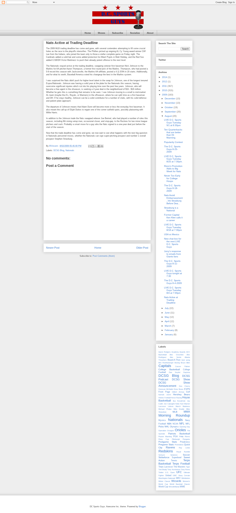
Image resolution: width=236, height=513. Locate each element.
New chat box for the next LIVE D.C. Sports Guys (172, 242)
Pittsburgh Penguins (181, 439)
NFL (181, 423)
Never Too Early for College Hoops (172, 178)
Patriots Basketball (179, 433)
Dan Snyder (175, 372)
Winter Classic (164, 481)
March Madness (183, 406)
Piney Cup (163, 439)
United (168, 475)
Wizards (176, 481)
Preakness (185, 442)
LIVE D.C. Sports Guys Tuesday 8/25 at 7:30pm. (173, 159)
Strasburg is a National (171, 209)
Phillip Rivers (184, 436)
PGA (175, 436)
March (168, 326)
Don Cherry (184, 386)
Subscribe (117, 33)
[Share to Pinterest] (102, 146)
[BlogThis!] (92, 146)
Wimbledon (185, 478)
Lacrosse (162, 406)
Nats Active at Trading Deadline (171, 300)
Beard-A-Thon (174, 360)
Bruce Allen (185, 363)
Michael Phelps (165, 409)
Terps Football (181, 463)
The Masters (179, 467)
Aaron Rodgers (164, 352)
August (168, 116)
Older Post (142, 247)
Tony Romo (185, 469)
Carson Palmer (182, 366)
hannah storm (164, 395)
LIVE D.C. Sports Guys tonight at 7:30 (173, 273)
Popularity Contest (173, 142)
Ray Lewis (184, 448)
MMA (187, 411)
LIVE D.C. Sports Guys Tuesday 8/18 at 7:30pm (173, 227)
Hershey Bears (181, 394)
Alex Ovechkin (177, 355)
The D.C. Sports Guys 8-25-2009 (172, 149)
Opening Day (184, 427)
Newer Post (52, 247)
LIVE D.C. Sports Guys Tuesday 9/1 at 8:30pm (172, 123)
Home (88, 33)
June (167, 312)
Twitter (161, 472)
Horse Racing (176, 398)
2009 (165, 94)
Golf (188, 392)
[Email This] (89, 146)
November (170, 103)
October (169, 107)
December (170, 98)
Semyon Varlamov (168, 455)
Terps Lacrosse (165, 467)
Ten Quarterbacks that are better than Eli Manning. (173, 133)
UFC (179, 472)
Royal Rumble (183, 452)
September (171, 111)
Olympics (174, 427)
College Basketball (169, 369)
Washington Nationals (166, 478)
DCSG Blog (58, 150)
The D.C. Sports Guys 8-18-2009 (172, 188)
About (150, 33)
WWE (182, 487)
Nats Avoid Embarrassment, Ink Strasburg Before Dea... (173, 199)
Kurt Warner (185, 404)
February (170, 330)
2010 (165, 90)
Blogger (142, 506)
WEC (178, 478)
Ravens (170, 447)
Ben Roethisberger (166, 363)
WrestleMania (174, 487)
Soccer (186, 454)
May (167, 317)
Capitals (164, 366)
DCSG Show (181, 379)
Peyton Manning (165, 436)
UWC (175, 475)
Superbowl (176, 457)
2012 (165, 81)
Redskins (165, 451)
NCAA (175, 424)
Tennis (174, 460)
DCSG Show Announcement (174, 384)
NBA (169, 423)
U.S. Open (170, 472)
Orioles (180, 430)
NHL (167, 426)
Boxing (177, 363)
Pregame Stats (166, 444)
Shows (101, 33)
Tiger (188, 467)
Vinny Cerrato (184, 475)
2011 (164, 86)
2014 (165, 77)
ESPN (187, 389)
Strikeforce (163, 457)
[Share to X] (95, 146)
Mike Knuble (179, 409)
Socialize (135, 33)
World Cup (163, 487)
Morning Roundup (174, 415)
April (167, 321)
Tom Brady (162, 469)
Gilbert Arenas (178, 392)
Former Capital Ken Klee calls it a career (173, 218)
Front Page (164, 392)
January (169, 334)
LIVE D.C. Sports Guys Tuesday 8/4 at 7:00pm (172, 290)
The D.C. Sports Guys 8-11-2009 (172, 264)
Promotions (179, 445)
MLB (175, 411)
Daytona (186, 372)
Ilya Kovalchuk (179, 401)
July (167, 308)
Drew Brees (178, 389)
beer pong (186, 360)
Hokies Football (164, 398)
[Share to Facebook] (99, 146)
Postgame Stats (167, 441)
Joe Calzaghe (169, 404)
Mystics (162, 420)
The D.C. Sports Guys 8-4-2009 (173, 281)
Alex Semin (175, 357)
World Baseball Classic (180, 484)
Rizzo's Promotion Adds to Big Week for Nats (173, 169)
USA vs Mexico (171, 234)
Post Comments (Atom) (104, 256)
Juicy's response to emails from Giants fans (172, 254)
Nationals (70, 150)
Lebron (170, 406)
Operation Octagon (166, 431)
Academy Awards (178, 352)
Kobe (177, 404)
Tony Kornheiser (173, 469)
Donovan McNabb (165, 389)
